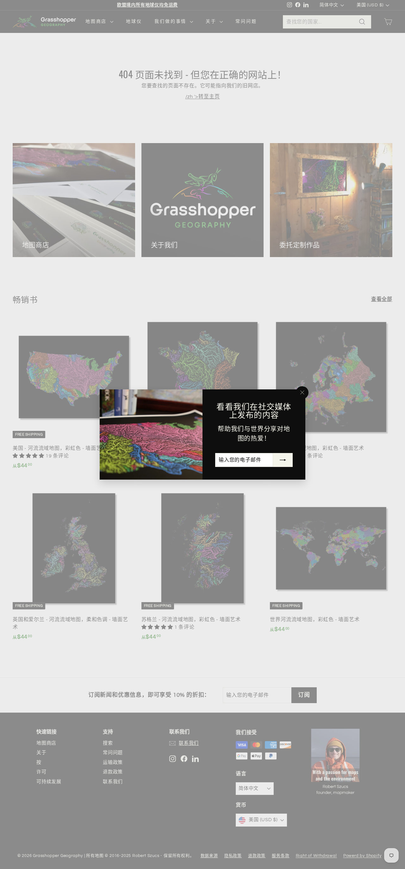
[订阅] (283, 460)
